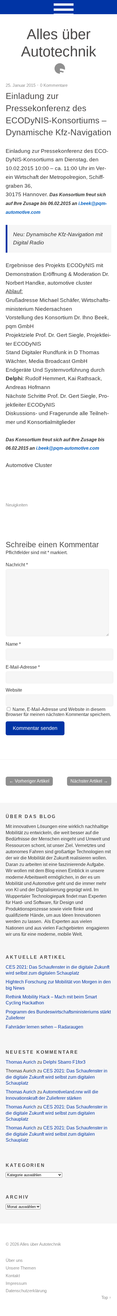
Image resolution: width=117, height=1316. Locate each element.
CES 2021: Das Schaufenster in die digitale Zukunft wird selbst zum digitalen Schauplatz (56, 1076)
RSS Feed (60, 68)
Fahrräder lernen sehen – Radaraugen (44, 1027)
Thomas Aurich (21, 1062)
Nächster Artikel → (89, 781)
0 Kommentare (54, 85)
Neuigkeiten (17, 504)
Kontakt (13, 1275)
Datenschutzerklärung (26, 1290)
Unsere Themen (21, 1268)
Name (13, 644)
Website (14, 690)
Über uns (14, 1260)
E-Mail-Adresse (23, 667)
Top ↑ (106, 1297)
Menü (58, 7)
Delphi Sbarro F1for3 (64, 1062)
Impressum (16, 1283)
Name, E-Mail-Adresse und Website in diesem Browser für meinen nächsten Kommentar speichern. (58, 712)
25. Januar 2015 (20, 85)
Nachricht (17, 564)
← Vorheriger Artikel (29, 781)
